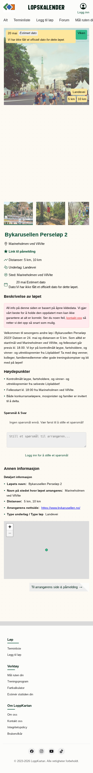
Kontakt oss (14, 721)
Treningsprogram (17, 681)
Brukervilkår (14, 733)
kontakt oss (74, 317)
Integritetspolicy (17, 727)
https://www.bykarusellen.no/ (60, 507)
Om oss (12, 714)
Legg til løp (14, 654)
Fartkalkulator (15, 688)
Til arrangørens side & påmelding (54, 587)
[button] (46, 550)
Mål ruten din (15, 675)
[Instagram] (41, 751)
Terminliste (14, 648)
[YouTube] (51, 751)
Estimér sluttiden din (20, 694)
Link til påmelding (22, 251)
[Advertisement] (46, 153)
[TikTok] (61, 751)
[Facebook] (31, 751)
